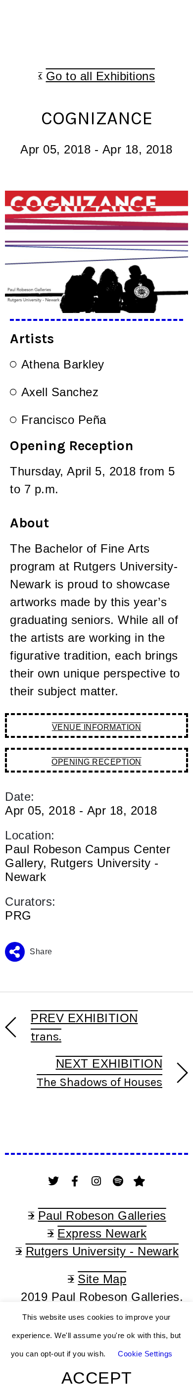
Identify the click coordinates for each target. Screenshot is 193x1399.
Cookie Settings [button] (145, 1353)
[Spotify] (118, 1181)
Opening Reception (96, 762)
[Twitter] (53, 1181)
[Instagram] (96, 1181)
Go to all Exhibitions (100, 76)
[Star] (139, 1181)
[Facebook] (75, 1181)
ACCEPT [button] (96, 1377)
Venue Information (97, 727)
